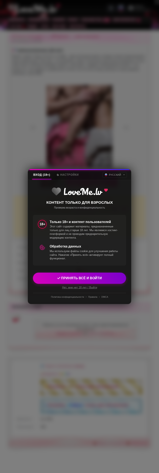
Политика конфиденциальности (67, 297)
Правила (92, 297)
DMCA (104, 297)
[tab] (41, 175)
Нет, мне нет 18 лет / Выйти (79, 287)
